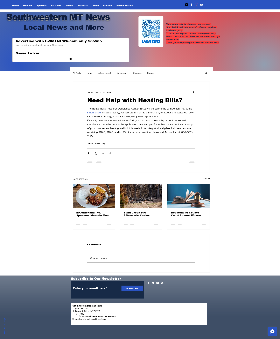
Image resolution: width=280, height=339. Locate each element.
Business (137, 73)
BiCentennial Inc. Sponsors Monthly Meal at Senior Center (93, 214)
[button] (206, 73)
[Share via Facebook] (88, 153)
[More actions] (193, 92)
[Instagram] (196, 4)
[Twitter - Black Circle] (186, 4)
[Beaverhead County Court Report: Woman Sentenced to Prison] (188, 196)
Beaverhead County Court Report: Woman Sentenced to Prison (186, 214)
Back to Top (4, 326)
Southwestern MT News (58, 17)
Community (122, 73)
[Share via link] (110, 153)
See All (206, 178)
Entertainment (104, 73)
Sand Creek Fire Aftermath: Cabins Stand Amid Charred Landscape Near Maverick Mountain (138, 214)
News (89, 73)
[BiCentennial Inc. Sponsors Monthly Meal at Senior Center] (94, 196)
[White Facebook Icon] (148, 283)
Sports (150, 73)
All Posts (77, 73)
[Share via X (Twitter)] (95, 153)
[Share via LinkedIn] (103, 153)
